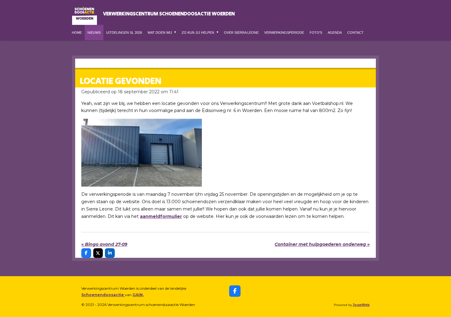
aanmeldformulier (161, 216)
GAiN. (138, 294)
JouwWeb (361, 305)
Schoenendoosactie (103, 294)
